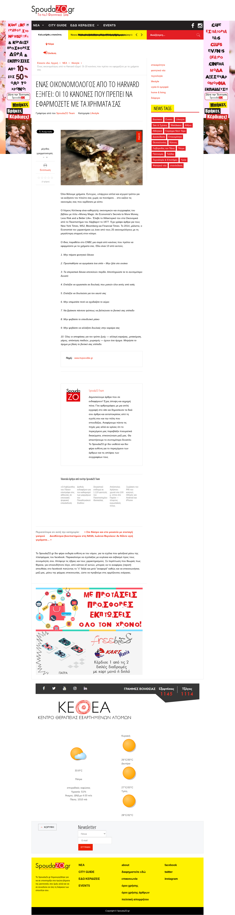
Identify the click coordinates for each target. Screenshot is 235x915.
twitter (169, 871)
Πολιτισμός (158, 154)
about (125, 865)
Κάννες (173, 142)
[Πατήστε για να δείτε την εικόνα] (102, 157)
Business (157, 119)
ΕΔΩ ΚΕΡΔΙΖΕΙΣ (82, 25)
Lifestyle (94, 113)
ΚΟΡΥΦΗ (49, 827)
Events (169, 119)
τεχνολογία (157, 75)
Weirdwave (176, 125)
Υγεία (183, 160)
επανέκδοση (176, 165)
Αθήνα (188, 125)
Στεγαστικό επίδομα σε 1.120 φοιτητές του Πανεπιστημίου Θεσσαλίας (100, 494)
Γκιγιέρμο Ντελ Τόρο (175, 131)
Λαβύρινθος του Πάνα (164, 148)
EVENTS (109, 25)
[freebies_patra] (89, 633)
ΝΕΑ (36, 25)
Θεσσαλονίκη (159, 142)
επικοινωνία (129, 878)
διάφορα (155, 97)
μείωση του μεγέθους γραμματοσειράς (43, 157)
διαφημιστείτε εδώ (134, 871)
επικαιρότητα (158, 64)
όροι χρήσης (130, 885)
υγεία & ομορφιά (159, 86)
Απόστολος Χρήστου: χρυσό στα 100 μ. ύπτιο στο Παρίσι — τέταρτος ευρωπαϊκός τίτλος (117, 496)
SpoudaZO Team (65, 113)
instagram (171, 878)
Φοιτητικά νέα (160, 165)
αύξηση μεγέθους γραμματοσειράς (47, 157)
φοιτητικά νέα (158, 70)
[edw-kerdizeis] (89, 591)
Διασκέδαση (159, 137)
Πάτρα (181, 148)
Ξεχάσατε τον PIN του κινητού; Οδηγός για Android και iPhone (132, 494)
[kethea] (117, 687)
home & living (158, 92)
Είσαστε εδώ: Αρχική (47, 63)
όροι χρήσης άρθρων (135, 892)
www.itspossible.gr (83, 358)
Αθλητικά (157, 131)
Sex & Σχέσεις (160, 125)
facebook (171, 865)
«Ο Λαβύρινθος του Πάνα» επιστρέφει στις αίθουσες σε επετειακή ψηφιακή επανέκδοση (68, 495)
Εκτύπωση (45, 170)
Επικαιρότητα (175, 137)
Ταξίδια (170, 154)
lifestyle (75, 63)
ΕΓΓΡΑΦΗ (85, 847)
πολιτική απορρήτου (135, 899)
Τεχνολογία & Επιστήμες (165, 160)
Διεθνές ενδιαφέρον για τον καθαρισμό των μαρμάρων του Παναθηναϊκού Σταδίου (84, 495)
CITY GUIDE (58, 25)
